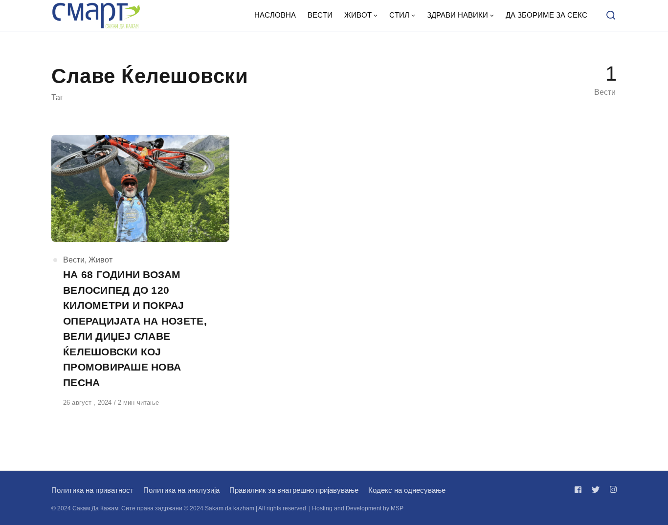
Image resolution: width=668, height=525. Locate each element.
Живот (100, 260)
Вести (74, 260)
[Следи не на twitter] (595, 489)
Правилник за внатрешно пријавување (293, 490)
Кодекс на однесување (406, 490)
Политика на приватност (92, 490)
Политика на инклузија (181, 490)
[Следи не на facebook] (580, 489)
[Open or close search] (611, 15)
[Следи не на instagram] (611, 489)
